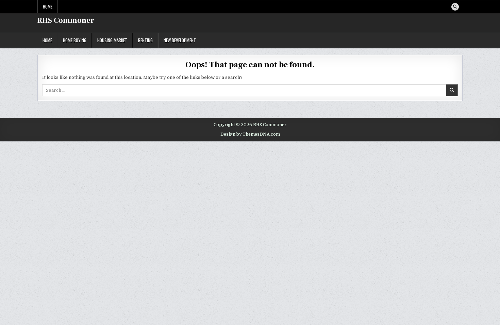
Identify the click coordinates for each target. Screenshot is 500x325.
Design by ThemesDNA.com (250, 134)
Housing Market (112, 40)
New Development (180, 40)
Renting (145, 40)
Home (47, 6)
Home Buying (74, 40)
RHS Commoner (65, 20)
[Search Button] (455, 7)
